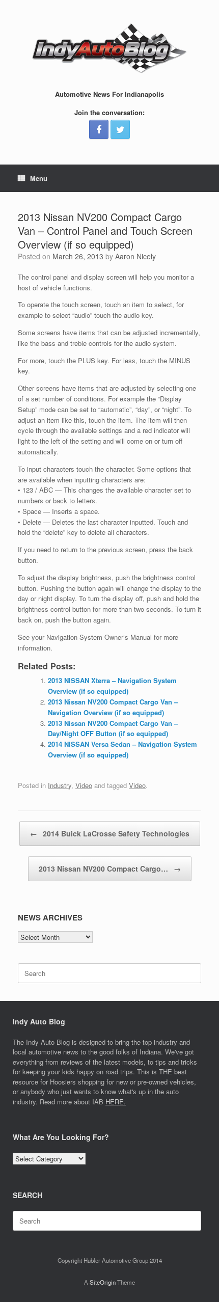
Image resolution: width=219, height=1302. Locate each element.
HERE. (115, 1101)
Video (83, 785)
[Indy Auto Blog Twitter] (120, 129)
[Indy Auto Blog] (109, 48)
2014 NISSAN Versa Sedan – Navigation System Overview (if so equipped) (122, 749)
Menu (38, 178)
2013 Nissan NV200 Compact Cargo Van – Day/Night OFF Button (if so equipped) (113, 728)
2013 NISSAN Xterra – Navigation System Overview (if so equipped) (112, 685)
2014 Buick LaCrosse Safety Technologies (109, 833)
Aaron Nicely (135, 256)
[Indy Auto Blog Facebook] (98, 129)
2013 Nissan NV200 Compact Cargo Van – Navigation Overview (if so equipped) (113, 707)
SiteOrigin (103, 1282)
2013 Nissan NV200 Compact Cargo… (110, 868)
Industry (59, 785)
